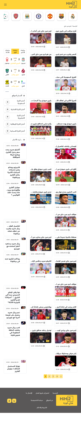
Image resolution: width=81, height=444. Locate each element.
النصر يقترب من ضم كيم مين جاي (65, 54)
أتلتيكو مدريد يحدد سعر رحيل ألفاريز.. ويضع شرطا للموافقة (12, 153)
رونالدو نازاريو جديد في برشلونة (12, 260)
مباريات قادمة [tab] (7, 51)
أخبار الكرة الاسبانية (17, 131)
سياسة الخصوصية (37, 400)
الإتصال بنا (29, 393)
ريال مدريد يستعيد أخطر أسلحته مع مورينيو (12, 246)
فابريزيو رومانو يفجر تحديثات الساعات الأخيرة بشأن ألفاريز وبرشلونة (13, 172)
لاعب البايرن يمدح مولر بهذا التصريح (65, 192)
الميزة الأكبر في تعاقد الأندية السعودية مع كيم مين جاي (65, 100)
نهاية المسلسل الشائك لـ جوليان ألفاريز (13, 368)
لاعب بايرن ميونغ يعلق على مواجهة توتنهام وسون (40, 169)
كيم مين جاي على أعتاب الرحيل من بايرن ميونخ (40, 31)
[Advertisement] (40, 85)
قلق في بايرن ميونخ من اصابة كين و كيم (65, 169)
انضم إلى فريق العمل (42, 393)
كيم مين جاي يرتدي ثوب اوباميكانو (65, 330)
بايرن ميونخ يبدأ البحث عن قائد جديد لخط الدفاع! (40, 100)
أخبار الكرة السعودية (21, 102)
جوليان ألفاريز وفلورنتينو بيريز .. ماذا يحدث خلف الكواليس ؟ (13, 191)
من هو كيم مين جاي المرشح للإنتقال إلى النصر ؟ (40, 54)
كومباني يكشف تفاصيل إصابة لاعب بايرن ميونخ (65, 146)
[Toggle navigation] (5, 4)
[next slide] (5, 16)
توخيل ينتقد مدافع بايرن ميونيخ (40, 330)
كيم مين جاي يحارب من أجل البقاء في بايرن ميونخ (40, 237)
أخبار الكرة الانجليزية (21, 116)
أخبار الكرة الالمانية (18, 109)
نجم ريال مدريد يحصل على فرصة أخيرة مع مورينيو (12, 315)
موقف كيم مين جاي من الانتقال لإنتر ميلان (65, 284)
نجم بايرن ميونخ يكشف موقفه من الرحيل (40, 192)
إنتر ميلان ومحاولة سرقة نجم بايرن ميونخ (65, 353)
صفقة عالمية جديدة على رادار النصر (65, 237)
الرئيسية (75, 26)
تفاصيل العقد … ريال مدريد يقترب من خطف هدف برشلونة (13, 230)
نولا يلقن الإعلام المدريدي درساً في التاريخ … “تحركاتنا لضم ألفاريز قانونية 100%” (12, 297)
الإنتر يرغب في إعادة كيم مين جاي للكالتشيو (65, 307)
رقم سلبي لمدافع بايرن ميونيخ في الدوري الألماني (40, 124)
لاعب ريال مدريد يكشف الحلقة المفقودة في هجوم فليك (13, 331)
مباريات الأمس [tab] (23, 51)
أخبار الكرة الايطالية (17, 124)
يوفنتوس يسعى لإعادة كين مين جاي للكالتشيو (40, 307)
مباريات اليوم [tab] (15, 51)
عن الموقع (49, 400)
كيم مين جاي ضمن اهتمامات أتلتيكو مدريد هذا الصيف (65, 261)
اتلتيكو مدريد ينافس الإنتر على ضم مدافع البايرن (40, 261)
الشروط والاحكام (42, 407)
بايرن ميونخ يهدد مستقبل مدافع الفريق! (65, 124)
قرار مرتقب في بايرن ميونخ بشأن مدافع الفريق (65, 31)
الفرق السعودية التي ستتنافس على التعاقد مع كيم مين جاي (65, 77)
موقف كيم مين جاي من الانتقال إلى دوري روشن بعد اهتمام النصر (65, 214)
